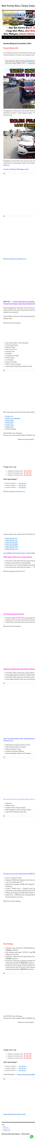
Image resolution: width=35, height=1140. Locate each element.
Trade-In (19, 37)
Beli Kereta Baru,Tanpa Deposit (11, 1134)
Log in (4, 1126)
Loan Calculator (12, 37)
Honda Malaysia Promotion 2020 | (14, 1114)
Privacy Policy (26, 1134)
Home (5, 37)
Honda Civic (9, 425)
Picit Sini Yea (22, 483)
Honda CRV (9, 427)
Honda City (9, 416)
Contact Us (26, 37)
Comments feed (6, 1129)
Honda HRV (9, 422)
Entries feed (6, 1127)
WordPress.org (6, 1130)
